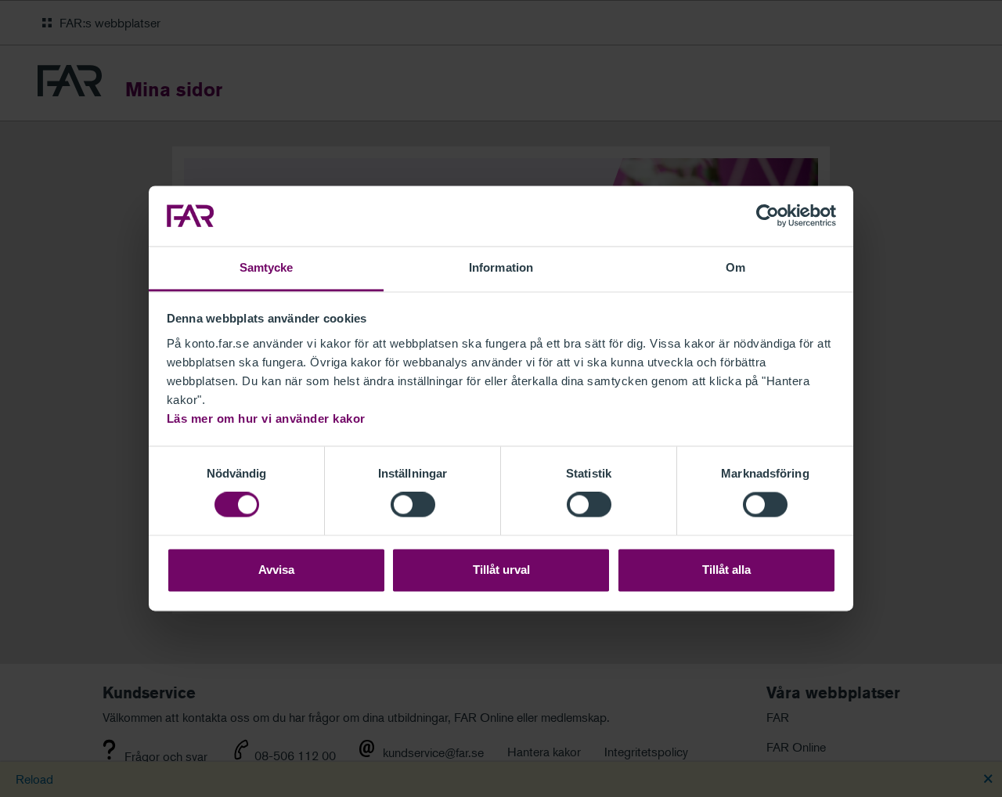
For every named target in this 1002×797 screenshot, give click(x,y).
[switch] (413, 505)
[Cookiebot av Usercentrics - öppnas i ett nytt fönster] (767, 216)
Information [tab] (501, 267)
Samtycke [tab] (267, 267)
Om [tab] (735, 267)
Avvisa (276, 569)
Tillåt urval (501, 569)
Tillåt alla (726, 569)
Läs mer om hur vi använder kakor (266, 418)
